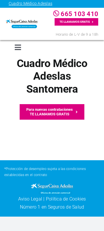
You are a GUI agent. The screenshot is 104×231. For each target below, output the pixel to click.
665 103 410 (78, 14)
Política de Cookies (66, 199)
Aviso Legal (30, 199)
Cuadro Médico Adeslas (30, 3)
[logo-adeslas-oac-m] (22, 21)
